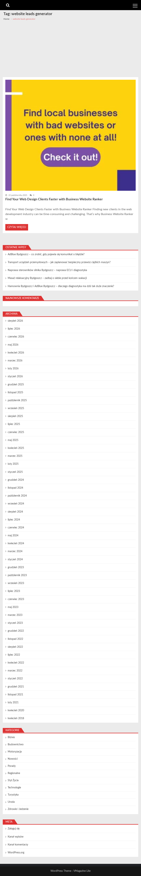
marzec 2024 (15, 551)
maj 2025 (13, 440)
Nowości (13, 759)
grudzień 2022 (16, 631)
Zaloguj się (13, 828)
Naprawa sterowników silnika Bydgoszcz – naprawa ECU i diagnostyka (47, 270)
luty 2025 (13, 464)
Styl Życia (13, 780)
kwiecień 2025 (16, 448)
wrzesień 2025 (16, 408)
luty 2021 (13, 702)
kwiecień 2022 (16, 663)
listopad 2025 (15, 392)
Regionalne (14, 773)
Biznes (11, 737)
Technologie (14, 787)
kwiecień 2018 (16, 718)
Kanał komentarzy (18, 844)
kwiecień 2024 (16, 543)
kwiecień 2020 (16, 710)
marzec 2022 (15, 670)
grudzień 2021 (16, 686)
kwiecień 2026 (16, 352)
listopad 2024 (15, 488)
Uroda (11, 802)
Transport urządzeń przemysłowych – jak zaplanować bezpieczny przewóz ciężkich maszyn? (59, 262)
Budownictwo (16, 744)
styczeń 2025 (15, 472)
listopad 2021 (15, 694)
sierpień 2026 (15, 321)
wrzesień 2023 (16, 583)
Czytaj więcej (16, 227)
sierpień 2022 (15, 647)
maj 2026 (13, 345)
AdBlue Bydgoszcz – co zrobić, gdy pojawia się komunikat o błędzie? (46, 254)
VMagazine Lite (82, 871)
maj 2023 (13, 607)
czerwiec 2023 (16, 599)
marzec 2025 (15, 456)
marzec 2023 (15, 615)
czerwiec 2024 (16, 527)
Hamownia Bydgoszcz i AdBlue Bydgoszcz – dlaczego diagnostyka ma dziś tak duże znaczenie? (61, 286)
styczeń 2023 (15, 623)
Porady (12, 766)
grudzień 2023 (16, 567)
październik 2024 (17, 496)
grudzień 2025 (16, 384)
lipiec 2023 (14, 591)
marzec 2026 (15, 360)
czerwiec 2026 (16, 336)
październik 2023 (17, 575)
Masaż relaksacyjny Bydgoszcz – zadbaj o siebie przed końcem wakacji (47, 278)
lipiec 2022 (14, 655)
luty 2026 (13, 368)
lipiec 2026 (14, 329)
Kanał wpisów (16, 836)
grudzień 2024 (16, 480)
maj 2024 (13, 535)
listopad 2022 (15, 639)
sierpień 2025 (15, 416)
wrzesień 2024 (16, 503)
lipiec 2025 (14, 424)
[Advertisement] (70, 49)
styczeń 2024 (15, 559)
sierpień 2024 (15, 512)
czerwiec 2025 (16, 432)
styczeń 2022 (15, 678)
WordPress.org (16, 852)
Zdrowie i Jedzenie (18, 809)
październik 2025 (17, 400)
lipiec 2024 (14, 519)
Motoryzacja (15, 751)
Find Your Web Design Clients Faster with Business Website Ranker (54, 199)
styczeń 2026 (15, 376)
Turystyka (13, 795)
